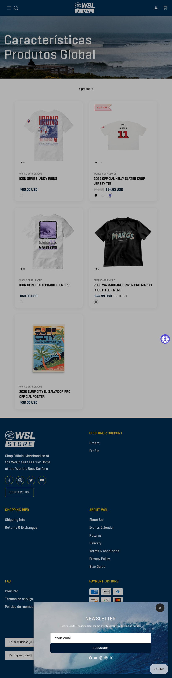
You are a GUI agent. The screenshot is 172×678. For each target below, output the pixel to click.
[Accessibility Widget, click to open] (165, 339)
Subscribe (101, 648)
